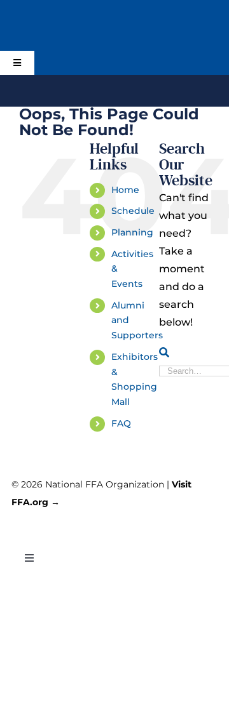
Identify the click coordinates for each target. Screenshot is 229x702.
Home (125, 189)
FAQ (121, 423)
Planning (132, 232)
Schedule (133, 210)
